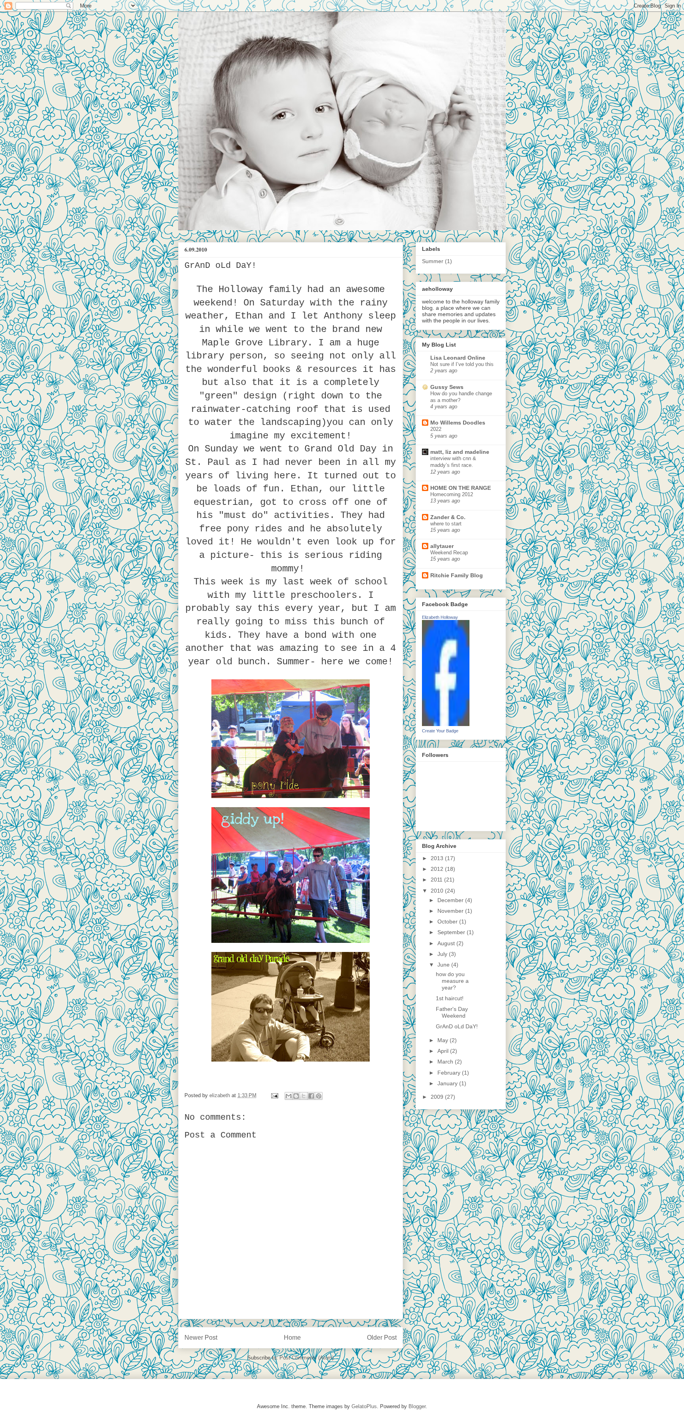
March (446, 1061)
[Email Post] (274, 1095)
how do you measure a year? (452, 981)
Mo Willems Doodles (457, 422)
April (443, 1051)
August (446, 943)
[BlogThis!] (296, 1096)
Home (292, 1337)
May (443, 1040)
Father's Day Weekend (452, 1012)
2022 (435, 429)
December (451, 900)
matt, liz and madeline (459, 452)
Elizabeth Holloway (440, 617)
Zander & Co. (448, 517)
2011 (437, 879)
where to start (446, 524)
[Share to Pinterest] (319, 1096)
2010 (438, 890)
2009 (438, 1097)
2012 (438, 869)
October (448, 921)
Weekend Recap (449, 553)
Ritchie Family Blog (456, 575)
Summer (432, 261)
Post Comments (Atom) (306, 1358)
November (451, 911)
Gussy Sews (447, 387)
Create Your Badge (440, 730)
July (443, 954)
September (452, 932)
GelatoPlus (364, 1406)
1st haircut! (450, 998)
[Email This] (289, 1096)
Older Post (382, 1337)
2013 (438, 858)
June (444, 964)
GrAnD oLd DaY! (457, 1026)
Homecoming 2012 (451, 494)
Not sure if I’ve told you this (462, 364)
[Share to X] (304, 1096)
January (448, 1083)
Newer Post (200, 1337)
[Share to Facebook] (311, 1096)
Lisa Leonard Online (457, 358)
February (449, 1072)
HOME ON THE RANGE (460, 488)
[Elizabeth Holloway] (445, 724)
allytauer (442, 546)
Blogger (417, 1406)
